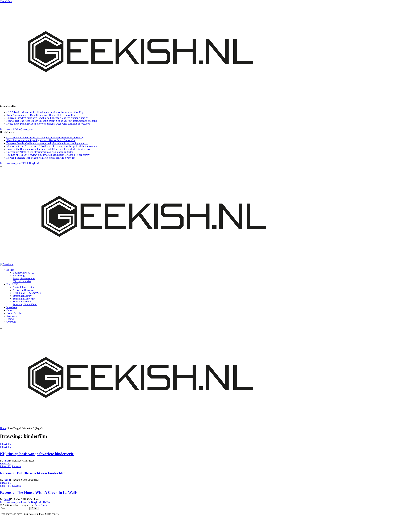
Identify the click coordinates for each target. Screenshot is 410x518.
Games (9, 310)
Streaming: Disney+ (23, 295)
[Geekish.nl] (147, 264)
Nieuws (10, 319)
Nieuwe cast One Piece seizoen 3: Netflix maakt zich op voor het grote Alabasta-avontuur (51, 120)
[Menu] (1, 166)
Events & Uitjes (14, 313)
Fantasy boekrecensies (24, 278)
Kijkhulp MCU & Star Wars (27, 293)
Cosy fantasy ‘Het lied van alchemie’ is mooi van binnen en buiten (39, 152)
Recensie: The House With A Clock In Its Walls (38, 492)
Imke (6, 460)
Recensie (16, 466)
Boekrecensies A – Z (23, 272)
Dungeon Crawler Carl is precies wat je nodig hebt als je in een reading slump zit (47, 118)
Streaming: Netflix (22, 301)
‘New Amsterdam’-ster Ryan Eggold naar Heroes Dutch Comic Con (40, 115)
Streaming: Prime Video (25, 304)
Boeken (10, 269)
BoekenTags (19, 275)
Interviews (11, 307)
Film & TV (12, 284)
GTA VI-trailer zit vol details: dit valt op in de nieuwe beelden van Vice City (44, 112)
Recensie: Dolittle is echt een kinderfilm (33, 473)
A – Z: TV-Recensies (23, 290)
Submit (35, 508)
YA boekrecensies (22, 281)
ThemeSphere (41, 505)
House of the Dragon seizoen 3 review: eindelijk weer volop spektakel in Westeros (48, 123)
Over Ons (11, 321)
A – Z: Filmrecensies (23, 287)
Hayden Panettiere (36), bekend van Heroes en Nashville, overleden (40, 157)
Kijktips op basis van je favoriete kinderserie (37, 454)
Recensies (11, 316)
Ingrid (7, 480)
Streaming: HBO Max (24, 298)
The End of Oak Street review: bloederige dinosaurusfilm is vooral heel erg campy (48, 154)
